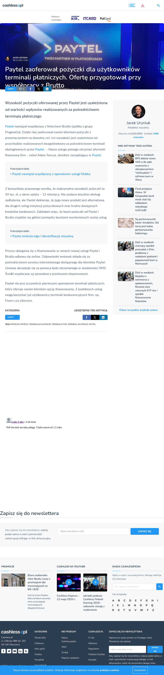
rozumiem (140, 670)
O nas (91, 637)
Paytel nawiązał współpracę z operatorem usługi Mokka (50, 174)
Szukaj (65, 652)
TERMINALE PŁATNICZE (40, 324)
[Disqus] (56, 371)
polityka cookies (109, 670)
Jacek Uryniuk (20, 57)
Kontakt (92, 659)
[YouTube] (14, 651)
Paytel (74, 103)
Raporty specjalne (70, 657)
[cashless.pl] (13, 5)
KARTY (11, 89)
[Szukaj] (159, 5)
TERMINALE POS (59, 324)
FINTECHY (14, 324)
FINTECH (24, 324)
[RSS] (26, 651)
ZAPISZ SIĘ (144, 531)
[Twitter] (9, 651)
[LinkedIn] (20, 651)
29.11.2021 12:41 (20, 60)
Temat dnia (40, 637)
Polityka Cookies (96, 654)
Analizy (38, 654)
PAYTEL (92, 324)
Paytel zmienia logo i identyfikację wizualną (41, 236)
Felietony (39, 643)
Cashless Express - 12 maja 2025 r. (68, 597)
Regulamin (93, 648)
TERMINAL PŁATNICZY (78, 324)
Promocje (7, 566)
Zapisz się (155, 649)
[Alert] (143, 5)
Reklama (92, 643)
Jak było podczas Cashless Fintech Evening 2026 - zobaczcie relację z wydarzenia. (93, 603)
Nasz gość (40, 648)
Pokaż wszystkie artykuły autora (138, 310)
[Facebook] (3, 651)
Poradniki (39, 659)
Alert (64, 646)
